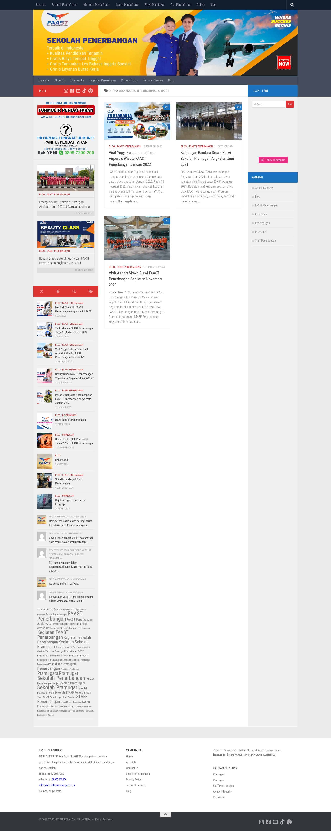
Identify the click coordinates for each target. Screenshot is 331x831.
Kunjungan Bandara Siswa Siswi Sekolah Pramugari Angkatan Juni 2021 (207, 158)
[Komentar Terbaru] (74, 291)
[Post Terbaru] (41, 291)
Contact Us (77, 80)
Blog (213, 5)
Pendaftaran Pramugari (59, 656)
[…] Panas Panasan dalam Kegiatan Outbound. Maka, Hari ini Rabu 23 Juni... (70, 567)
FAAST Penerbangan (129, 146)
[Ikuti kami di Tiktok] (84, 90)
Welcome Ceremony (75, 711)
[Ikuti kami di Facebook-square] (72, 90)
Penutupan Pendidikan (70, 669)
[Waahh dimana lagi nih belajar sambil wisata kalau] (283, 148)
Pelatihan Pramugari (55, 651)
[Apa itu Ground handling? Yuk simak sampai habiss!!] (262, 148)
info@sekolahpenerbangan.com (57, 785)
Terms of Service (153, 80)
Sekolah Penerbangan (61, 678)
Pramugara (47, 673)
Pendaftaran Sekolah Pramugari (65, 660)
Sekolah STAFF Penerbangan (72, 692)
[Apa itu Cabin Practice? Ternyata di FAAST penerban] (283, 135)
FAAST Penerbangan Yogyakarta (63, 624)
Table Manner (82, 706)
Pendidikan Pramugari (62, 664)
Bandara (58, 609)
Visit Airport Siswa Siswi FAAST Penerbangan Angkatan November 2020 (135, 279)
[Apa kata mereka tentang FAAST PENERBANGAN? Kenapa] (262, 123)
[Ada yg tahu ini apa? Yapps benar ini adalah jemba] (262, 135)
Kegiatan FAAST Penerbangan (52, 634)
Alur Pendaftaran (181, 5)
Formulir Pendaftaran (64, 5)
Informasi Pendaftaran (96, 5)
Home (129, 756)
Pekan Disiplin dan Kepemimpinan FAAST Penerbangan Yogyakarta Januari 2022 (73, 399)
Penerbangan (69, 415)
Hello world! (62, 460)
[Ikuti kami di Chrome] (90, 90)
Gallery (201, 5)
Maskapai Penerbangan (74, 647)
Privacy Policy (129, 80)
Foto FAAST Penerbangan (63, 628)
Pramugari (68, 434)
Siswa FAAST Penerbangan (49, 697)
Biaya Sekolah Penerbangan (70, 420)
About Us (60, 80)
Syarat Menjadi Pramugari (71, 702)
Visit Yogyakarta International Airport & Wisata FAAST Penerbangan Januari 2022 (132, 158)
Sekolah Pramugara (72, 683)
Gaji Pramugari (84, 628)
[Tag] (90, 291)
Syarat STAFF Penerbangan (63, 706)
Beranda (41, 5)
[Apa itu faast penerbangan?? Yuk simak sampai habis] (283, 123)
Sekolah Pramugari (58, 687)
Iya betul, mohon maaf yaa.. (64, 583)
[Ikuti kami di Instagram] (66, 90)
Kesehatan (60, 647)
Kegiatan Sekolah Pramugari (62, 644)
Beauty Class (68, 609)
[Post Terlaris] (58, 291)
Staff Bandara (69, 697)
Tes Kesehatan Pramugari (56, 711)
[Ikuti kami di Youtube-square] (78, 90)
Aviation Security (45, 609)
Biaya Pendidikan (155, 5)
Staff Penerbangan (72, 475)
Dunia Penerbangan (56, 614)
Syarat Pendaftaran (127, 5)
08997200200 (59, 779)
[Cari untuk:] (268, 104)
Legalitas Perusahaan (103, 80)
